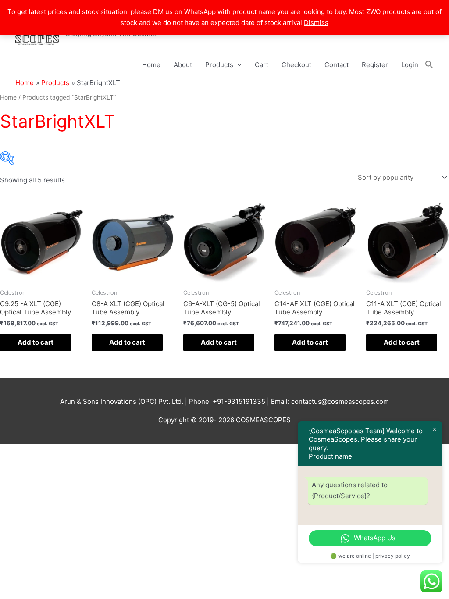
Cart (261, 65)
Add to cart (35, 342)
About (183, 65)
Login (409, 65)
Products (219, 65)
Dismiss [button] (316, 22)
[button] (429, 65)
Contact (336, 65)
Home (151, 65)
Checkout (296, 65)
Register (375, 65)
